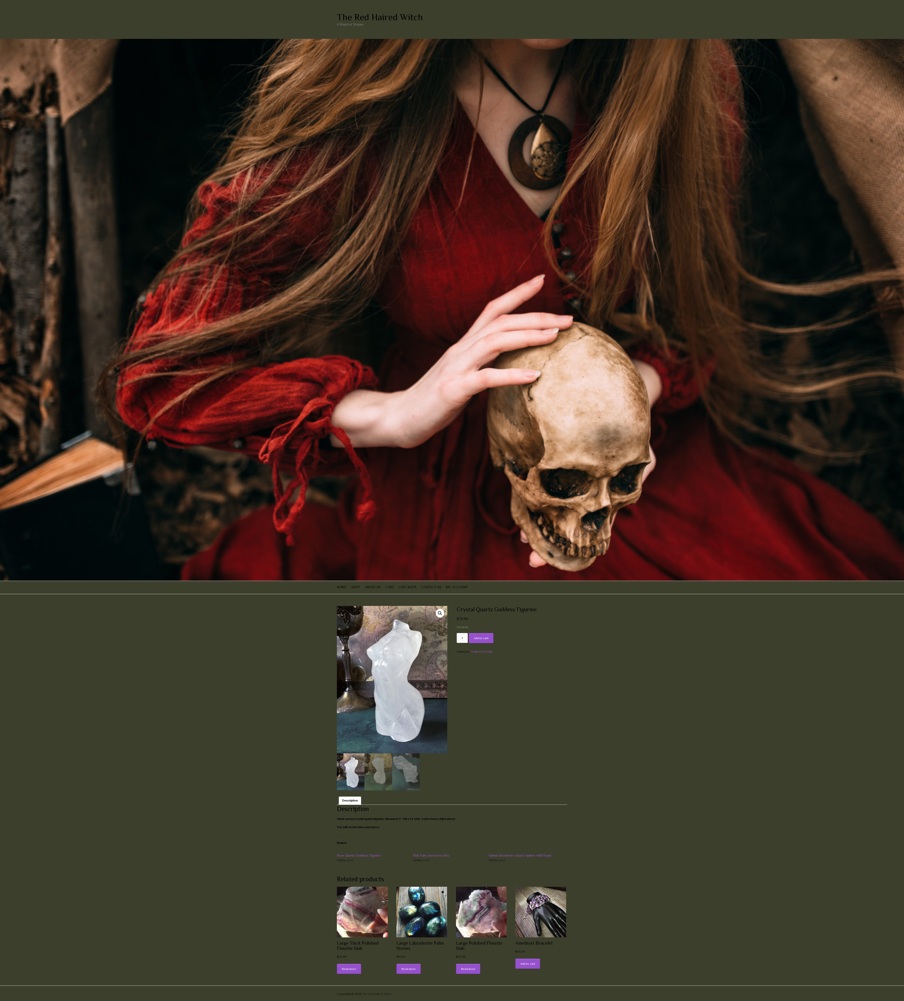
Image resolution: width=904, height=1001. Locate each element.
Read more (349, 969)
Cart (389, 587)
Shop (355, 587)
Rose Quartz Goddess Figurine (359, 855)
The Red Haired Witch (380, 17)
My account (457, 587)
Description (350, 800)
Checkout (407, 587)
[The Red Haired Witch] (452, 41)
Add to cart (481, 638)
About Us (373, 587)
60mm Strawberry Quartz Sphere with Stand (520, 855)
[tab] (350, 801)
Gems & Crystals (482, 651)
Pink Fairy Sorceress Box (431, 855)
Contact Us (431, 587)
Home (342, 587)
